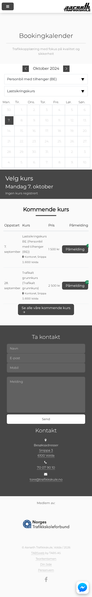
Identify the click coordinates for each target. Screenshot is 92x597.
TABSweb (38, 553)
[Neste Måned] (66, 69)
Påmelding (77, 248)
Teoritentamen (46, 558)
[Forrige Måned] (25, 69)
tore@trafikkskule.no (46, 479)
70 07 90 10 (46, 467)
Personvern (46, 570)
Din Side (46, 564)
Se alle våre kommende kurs (46, 308)
